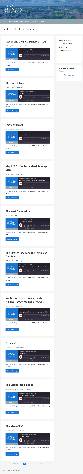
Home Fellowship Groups (16, 21)
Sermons (3, 21)
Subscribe (26, 59)
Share (32, 59)
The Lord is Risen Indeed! (20, 384)
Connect (42, 21)
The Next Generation (18, 211)
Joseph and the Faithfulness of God (26, 41)
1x (30, 56)
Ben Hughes (20, 46)
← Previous (14, 464)
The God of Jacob (15, 83)
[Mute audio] (25, 56)
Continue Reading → (12, 69)
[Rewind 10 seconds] (28, 56)
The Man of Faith (15, 426)
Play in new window (20, 63)
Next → (42, 464)
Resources (34, 21)
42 (36, 464)
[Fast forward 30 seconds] (34, 56)
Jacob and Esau (14, 124)
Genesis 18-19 (14, 343)
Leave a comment (30, 46)
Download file (9, 63)
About (27, 21)
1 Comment (29, 389)
